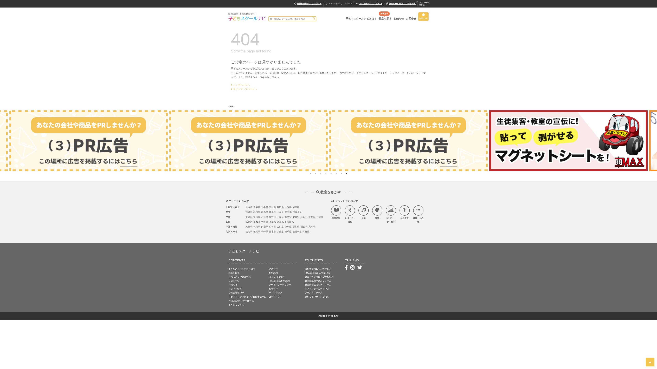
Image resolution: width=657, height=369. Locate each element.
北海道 (249, 207)
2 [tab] (315, 173)
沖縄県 (306, 231)
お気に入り (423, 18)
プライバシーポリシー (280, 284)
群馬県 (264, 212)
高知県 (311, 226)
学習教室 (336, 218)
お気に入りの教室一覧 (239, 276)
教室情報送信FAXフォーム (318, 284)
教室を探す (385, 18)
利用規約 (273, 272)
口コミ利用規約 (276, 276)
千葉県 (280, 212)
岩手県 (264, 207)
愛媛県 (304, 226)
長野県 (288, 217)
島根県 (256, 226)
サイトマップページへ (245, 89)
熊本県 (272, 231)
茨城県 (249, 212)
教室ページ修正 (402, 3)
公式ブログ (274, 296)
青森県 (256, 207)
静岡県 (304, 217)
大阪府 (264, 222)
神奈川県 (297, 212)
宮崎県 (288, 231)
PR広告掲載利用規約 (279, 280)
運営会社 (273, 269)
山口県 (280, 226)
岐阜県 (296, 217)
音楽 (364, 218)
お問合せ (411, 18)
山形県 (288, 207)
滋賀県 (249, 222)
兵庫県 (272, 222)
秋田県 (280, 207)
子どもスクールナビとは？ (361, 18)
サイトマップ (275, 292)
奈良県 (280, 222)
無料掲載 (309, 3)
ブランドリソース (314, 292)
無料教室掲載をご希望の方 (318, 269)
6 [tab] (336, 173)
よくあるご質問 (236, 304)
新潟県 (249, 217)
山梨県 (280, 217)
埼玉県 (272, 212)
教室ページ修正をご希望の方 (319, 276)
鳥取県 (249, 226)
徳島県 (288, 226)
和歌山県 (289, 222)
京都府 (256, 222)
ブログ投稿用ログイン (424, 4)
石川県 (264, 217)
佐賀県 (256, 231)
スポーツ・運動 (350, 220)
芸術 (377, 218)
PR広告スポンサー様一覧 (241, 300)
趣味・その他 (418, 220)
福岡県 (249, 231)
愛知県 (311, 217)
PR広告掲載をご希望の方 (317, 272)
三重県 (319, 217)
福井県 (272, 217)
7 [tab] (341, 173)
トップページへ (241, 85)
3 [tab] (321, 173)
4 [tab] (326, 173)
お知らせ (399, 18)
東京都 (288, 212)
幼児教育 (405, 218)
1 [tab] (310, 173)
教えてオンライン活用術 (317, 296)
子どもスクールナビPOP (317, 289)
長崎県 (264, 231)
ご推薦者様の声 (236, 292)
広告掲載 (370, 3)
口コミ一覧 (234, 280)
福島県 (296, 207)
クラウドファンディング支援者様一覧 (247, 296)
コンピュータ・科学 (391, 220)
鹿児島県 (297, 231)
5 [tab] (331, 173)
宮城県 (272, 207)
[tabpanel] (337, 140)
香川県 (296, 226)
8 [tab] (346, 173)
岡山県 (264, 226)
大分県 (280, 231)
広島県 (272, 226)
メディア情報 (235, 289)
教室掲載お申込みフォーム (318, 280)
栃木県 (256, 212)
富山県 (256, 217)
